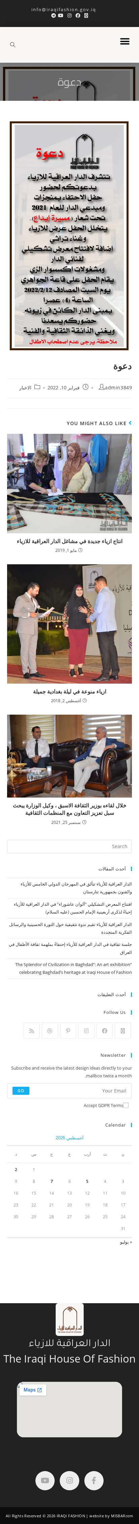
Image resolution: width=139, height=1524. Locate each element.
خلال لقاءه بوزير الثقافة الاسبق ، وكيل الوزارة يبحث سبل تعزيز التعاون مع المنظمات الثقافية (70, 809)
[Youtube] (45, 1480)
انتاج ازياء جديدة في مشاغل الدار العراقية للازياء (69, 541)
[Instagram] (86, 1030)
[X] (123, 1030)
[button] (124, 41)
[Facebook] (104, 1030)
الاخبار (25, 387)
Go (21, 1091)
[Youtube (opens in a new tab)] (60, 15)
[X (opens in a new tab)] (86, 15)
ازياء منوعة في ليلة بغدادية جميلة (69, 691)
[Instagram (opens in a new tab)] (69, 15)
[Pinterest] (68, 1030)
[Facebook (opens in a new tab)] (78, 15)
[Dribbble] (50, 1030)
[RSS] (32, 1030)
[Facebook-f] (94, 1480)
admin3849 (118, 387)
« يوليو (126, 1242)
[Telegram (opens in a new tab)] (52, 15)
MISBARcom (122, 1515)
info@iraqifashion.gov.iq (69, 9)
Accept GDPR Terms (103, 1105)
